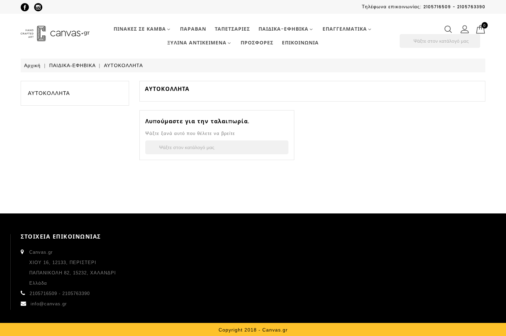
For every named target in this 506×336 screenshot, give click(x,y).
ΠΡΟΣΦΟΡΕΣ (257, 43)
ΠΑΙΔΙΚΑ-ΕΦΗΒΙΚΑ (283, 29)
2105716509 (437, 7)
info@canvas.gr (49, 303)
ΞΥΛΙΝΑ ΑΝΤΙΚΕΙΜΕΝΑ (196, 43)
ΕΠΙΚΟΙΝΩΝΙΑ (300, 43)
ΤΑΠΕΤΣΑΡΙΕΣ (232, 29)
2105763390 (471, 7)
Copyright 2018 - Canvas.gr (253, 330)
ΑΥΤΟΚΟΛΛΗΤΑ (49, 93)
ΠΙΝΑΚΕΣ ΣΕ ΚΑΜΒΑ (140, 29)
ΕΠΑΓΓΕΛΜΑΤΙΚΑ (345, 29)
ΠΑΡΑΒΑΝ (193, 29)
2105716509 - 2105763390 (60, 293)
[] (286, 152)
